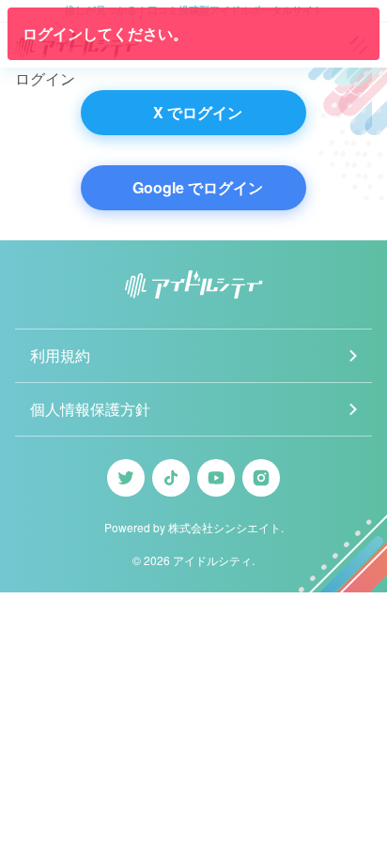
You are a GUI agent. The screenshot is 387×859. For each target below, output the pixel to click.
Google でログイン (197, 187)
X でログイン (197, 112)
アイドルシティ (212, 560)
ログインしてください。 (105, 33)
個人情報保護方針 (90, 409)
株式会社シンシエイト (224, 527)
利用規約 (60, 355)
